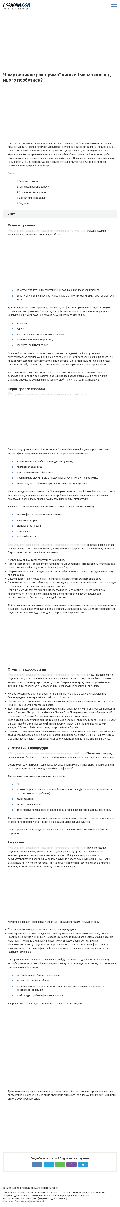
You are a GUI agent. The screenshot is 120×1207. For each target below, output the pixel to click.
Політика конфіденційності (29, 1201)
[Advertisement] (60, 41)
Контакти (8, 1201)
